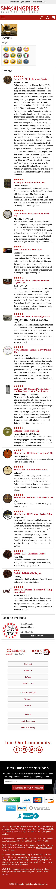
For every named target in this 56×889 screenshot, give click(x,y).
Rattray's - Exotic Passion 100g (29, 182)
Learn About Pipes (28, 692)
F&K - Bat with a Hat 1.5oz (28, 249)
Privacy (28, 705)
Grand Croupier (26, 624)
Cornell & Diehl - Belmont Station (31, 79)
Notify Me (38, 635)
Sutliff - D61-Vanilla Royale (27, 573)
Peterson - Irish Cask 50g (26, 430)
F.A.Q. (28, 677)
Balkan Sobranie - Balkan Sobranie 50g (31, 214)
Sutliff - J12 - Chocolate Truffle (29, 553)
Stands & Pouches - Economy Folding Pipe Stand (33, 590)
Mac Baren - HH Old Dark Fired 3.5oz (33, 497)
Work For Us (28, 683)
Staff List (28, 664)
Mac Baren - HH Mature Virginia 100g (33, 453)
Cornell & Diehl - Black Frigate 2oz (32, 316)
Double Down (27, 627)
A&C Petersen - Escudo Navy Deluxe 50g (32, 350)
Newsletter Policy (28, 727)
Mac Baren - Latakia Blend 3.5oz (30, 469)
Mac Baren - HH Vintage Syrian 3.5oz (33, 514)
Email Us (9, 654)
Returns (28, 714)
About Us (28, 670)
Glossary (28, 699)
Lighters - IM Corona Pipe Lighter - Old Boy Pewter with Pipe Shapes (32, 390)
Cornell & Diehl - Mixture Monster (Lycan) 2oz (31, 281)
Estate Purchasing (28, 721)
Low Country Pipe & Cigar (36, 845)
